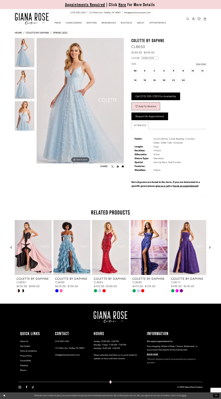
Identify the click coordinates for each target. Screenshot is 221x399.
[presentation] (33, 247)
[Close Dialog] (4, 395)
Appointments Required (85, 4)
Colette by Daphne (37, 33)
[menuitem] (110, 12)
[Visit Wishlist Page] (199, 19)
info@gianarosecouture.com (67, 355)
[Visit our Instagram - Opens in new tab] (19, 387)
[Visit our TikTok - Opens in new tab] (33, 387)
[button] (193, 19)
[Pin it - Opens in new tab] (118, 166)
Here (122, 4)
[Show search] (188, 19)
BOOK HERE (152, 354)
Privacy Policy (26, 356)
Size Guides (25, 346)
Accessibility (25, 361)
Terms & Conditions (28, 351)
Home (18, 33)
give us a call (162, 186)
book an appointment (185, 186)
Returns (23, 370)
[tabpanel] (24, 54)
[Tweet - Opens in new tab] (112, 166)
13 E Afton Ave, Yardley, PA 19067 (69, 348)
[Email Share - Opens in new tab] (123, 166)
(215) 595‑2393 (62, 341)
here (184, 395)
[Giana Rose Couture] (32, 19)
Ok (216, 395)
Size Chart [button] (201, 64)
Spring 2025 (60, 33)
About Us (24, 341)
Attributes (140, 125)
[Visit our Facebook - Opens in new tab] (26, 387)
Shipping (24, 365)
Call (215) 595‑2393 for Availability (155, 96)
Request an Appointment (149, 116)
